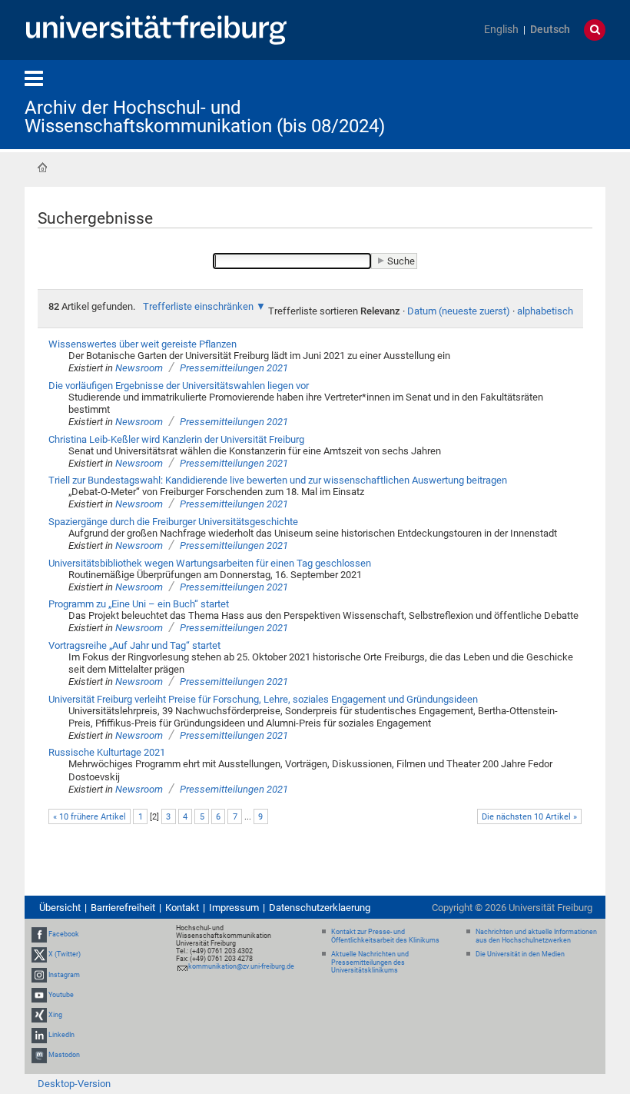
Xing (55, 1015)
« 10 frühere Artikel (89, 817)
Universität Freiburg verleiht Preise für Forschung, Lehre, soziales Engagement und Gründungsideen (263, 699)
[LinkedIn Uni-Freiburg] (39, 1035)
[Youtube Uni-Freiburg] (39, 995)
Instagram (64, 975)
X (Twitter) (64, 954)
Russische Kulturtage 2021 (106, 752)
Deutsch (550, 29)
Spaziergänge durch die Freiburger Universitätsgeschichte (173, 521)
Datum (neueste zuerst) (458, 311)
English (501, 29)
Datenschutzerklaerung (319, 907)
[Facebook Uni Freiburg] (39, 934)
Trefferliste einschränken (198, 306)
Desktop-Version (74, 1083)
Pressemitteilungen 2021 (234, 368)
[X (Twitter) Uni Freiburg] (39, 954)
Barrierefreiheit (123, 907)
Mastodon (64, 1055)
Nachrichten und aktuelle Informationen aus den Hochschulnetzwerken (536, 936)
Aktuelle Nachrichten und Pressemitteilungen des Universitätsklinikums (370, 962)
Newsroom (139, 368)
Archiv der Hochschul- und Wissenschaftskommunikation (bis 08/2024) (205, 117)
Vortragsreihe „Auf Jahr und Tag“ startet (134, 645)
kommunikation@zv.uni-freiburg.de (241, 966)
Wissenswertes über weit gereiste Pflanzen (142, 344)
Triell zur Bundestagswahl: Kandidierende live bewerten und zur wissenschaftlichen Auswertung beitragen (277, 480)
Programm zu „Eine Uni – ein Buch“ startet (138, 604)
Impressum (234, 907)
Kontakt (182, 907)
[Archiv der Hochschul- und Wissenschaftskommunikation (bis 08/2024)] (530, 103)
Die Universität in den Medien (520, 954)
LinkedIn (61, 1035)
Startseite (42, 167)
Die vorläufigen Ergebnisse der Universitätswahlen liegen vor (178, 385)
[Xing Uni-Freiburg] (39, 1015)
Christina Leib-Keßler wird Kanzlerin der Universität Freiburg (176, 439)
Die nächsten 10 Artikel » (529, 817)
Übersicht (60, 907)
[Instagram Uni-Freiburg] (39, 975)
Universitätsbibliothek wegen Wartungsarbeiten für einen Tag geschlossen (209, 563)
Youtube (61, 995)
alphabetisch (545, 311)
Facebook (63, 934)
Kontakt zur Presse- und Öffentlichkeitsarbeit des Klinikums (385, 936)
